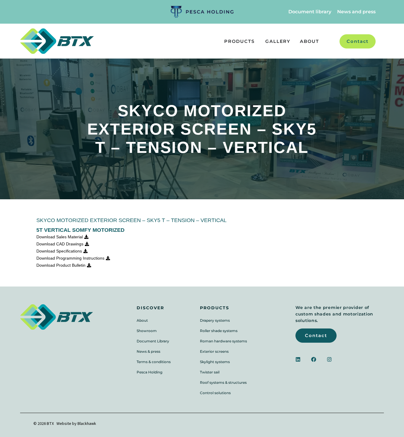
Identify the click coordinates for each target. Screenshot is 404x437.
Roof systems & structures (223, 382)
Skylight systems (215, 362)
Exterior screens (214, 351)
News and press (356, 11)
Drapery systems (215, 320)
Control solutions (215, 393)
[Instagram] (329, 359)
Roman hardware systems (223, 341)
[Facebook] (313, 359)
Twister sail (209, 372)
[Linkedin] (297, 359)
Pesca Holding (149, 372)
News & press (148, 351)
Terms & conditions (154, 362)
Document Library (153, 341)
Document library (309, 11)
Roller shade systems (218, 330)
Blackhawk (86, 424)
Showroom (147, 330)
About (142, 320)
